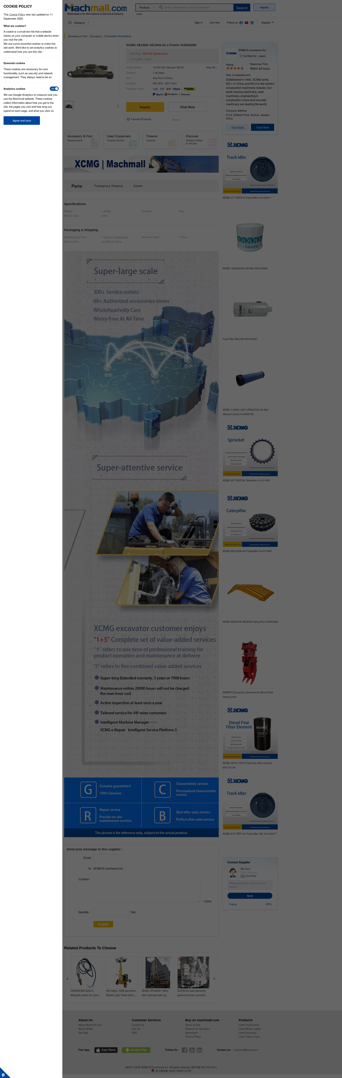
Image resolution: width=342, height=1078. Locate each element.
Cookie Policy (17, 14)
